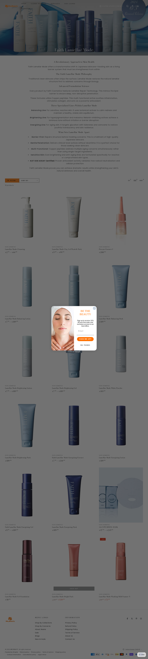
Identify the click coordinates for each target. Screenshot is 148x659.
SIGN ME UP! (85, 339)
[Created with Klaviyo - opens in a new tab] (74, 352)
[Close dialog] (94, 308)
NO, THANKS (85, 345)
